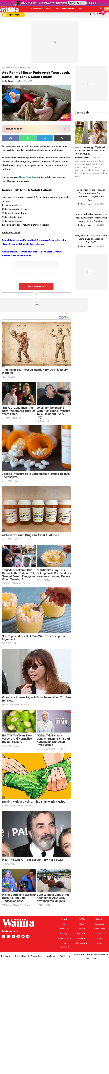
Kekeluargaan (26, 67)
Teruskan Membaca (36, 286)
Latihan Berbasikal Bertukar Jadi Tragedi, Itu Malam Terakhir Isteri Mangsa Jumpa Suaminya (91, 217)
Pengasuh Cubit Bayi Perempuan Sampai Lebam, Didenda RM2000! (91, 239)
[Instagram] (90, 14)
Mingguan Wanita (9, 67)
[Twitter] (93, 14)
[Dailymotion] (28, 936)
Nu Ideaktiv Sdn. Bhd (94, 954)
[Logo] (8, 9)
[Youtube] (23, 936)
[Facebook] (87, 14)
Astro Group (92, 958)
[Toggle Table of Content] (63, 129)
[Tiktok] (97, 14)
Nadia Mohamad (82, 157)
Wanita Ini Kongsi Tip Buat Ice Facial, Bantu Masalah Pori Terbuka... (90, 150)
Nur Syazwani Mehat (13, 81)
